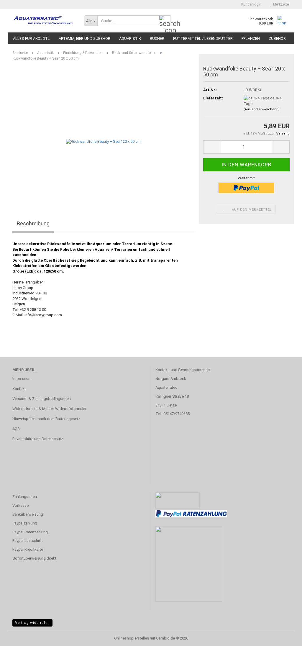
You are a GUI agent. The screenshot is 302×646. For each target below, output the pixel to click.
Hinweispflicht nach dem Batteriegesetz (46, 419)
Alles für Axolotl (31, 38)
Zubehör (277, 38)
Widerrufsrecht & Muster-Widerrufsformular (49, 408)
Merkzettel (280, 4)
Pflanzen (251, 38)
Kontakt (19, 388)
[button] (212, 147)
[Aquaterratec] (43, 20)
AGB (16, 429)
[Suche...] (164, 21)
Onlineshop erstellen (131, 638)
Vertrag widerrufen (32, 623)
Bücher (157, 38)
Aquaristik (130, 38)
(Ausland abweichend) (262, 109)
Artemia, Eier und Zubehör (84, 38)
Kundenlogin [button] (250, 4)
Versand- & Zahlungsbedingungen (41, 398)
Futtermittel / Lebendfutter (203, 38)
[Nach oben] (286, 637)
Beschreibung (33, 223)
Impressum (22, 378)
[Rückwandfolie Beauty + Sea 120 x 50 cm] (103, 131)
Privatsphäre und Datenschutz (37, 439)
